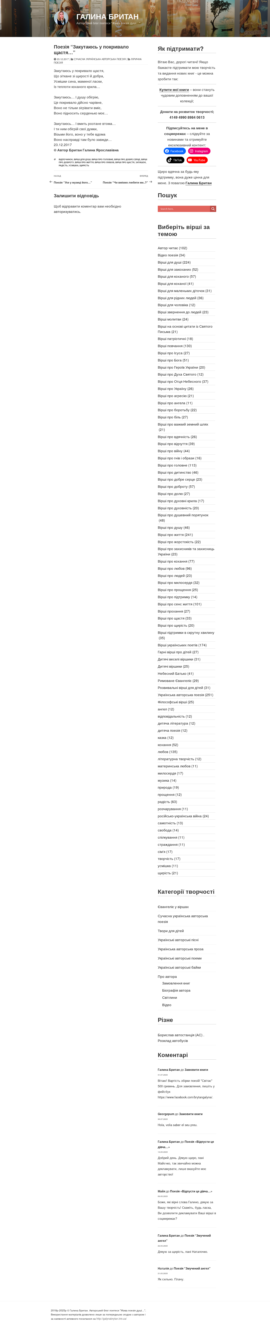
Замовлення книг (176, 982)
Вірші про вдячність (177, 436)
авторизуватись (67, 211)
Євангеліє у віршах (173, 906)
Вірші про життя (84, 162)
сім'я (165, 851)
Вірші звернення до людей (183, 311)
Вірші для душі (82, 159)
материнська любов (178, 765)
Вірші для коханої (176, 283)
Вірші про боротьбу (177, 409)
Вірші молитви (173, 318)
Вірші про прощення (178, 589)
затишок (141, 162)
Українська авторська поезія (185, 694)
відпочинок (66, 159)
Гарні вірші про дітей (178, 651)
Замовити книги (196, 1069)
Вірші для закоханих (178, 269)
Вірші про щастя (124, 162)
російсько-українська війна (183, 815)
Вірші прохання (174, 610)
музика (167, 780)
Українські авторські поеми (180, 957)
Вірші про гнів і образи (179, 457)
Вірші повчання (175, 345)
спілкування (171, 837)
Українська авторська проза (181, 948)
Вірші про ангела (175, 402)
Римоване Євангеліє (178, 680)
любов (167, 751)
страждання (171, 844)
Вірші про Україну (176, 388)
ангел (166, 708)
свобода (168, 829)
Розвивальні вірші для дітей (184, 687)
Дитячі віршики (173, 666)
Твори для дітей (171, 930)
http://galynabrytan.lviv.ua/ (111, 1318)
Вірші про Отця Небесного (183, 381)
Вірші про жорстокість (179, 541)
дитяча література (176, 723)
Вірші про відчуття (176, 443)
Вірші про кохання (176, 561)
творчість (169, 858)
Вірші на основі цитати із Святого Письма (185, 329)
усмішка (73, 165)
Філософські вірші (176, 701)
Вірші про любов (104, 162)
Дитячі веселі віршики (179, 658)
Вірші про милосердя (178, 582)
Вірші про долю (174, 493)
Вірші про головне (102, 159)
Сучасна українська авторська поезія (100, 59)
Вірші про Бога (173, 359)
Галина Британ (107, 16)
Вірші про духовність (178, 507)
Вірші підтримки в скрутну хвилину (186, 635)
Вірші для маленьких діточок (185, 290)
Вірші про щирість (176, 625)
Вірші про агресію (176, 395)
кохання (168, 744)
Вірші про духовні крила (181, 500)
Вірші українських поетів (182, 644)
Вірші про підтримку (177, 596)
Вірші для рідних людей (181, 297)
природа (168, 787)
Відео (166, 1004)
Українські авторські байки (179, 967)
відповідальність (175, 716)
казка (166, 737)
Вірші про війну (174, 450)
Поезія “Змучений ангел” (192, 1268)
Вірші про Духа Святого (181, 374)
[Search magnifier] (213, 209)
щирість (84, 165)
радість (63, 165)
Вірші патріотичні (175, 338)
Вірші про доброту (176, 486)
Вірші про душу (174, 527)
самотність (170, 822)
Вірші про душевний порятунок (183, 517)
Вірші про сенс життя (179, 603)
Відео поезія (171, 254)
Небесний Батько (176, 673)
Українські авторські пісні (178, 939)
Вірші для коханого (177, 276)
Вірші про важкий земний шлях (183, 427)
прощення (170, 794)
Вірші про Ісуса (174, 352)
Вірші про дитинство (178, 472)
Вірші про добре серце (127, 159)
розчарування (173, 808)
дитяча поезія (172, 730)
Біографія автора (176, 990)
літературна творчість (179, 758)
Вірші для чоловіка (176, 304)
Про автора (167, 976)
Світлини (169, 997)
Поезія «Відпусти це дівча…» (191, 1191)
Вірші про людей (175, 575)
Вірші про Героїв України (181, 367)
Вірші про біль (173, 416)
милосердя (170, 772)
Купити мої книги (174, 89)
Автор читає (172, 247)
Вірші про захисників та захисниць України (186, 551)
